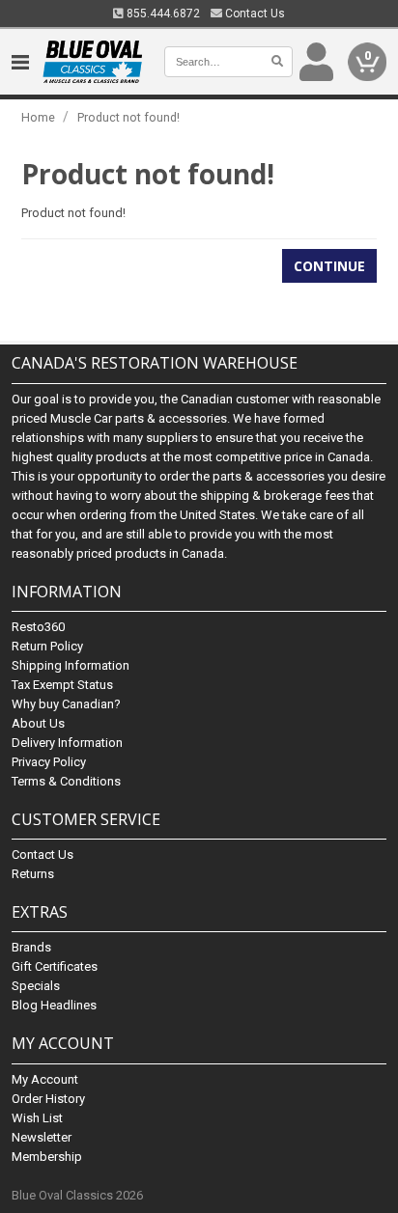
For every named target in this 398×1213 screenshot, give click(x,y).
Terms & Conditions (66, 781)
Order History (48, 1098)
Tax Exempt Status (62, 684)
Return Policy (47, 646)
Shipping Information (70, 665)
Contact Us (253, 13)
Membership (47, 1156)
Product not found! (128, 117)
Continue (329, 266)
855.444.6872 (162, 13)
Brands (31, 947)
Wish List (37, 1118)
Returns (33, 874)
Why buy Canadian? (66, 704)
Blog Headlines (54, 1005)
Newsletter (41, 1137)
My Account (45, 1079)
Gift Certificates (55, 966)
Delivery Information (67, 742)
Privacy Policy (49, 762)
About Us (38, 723)
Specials (36, 986)
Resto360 (38, 627)
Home (38, 117)
